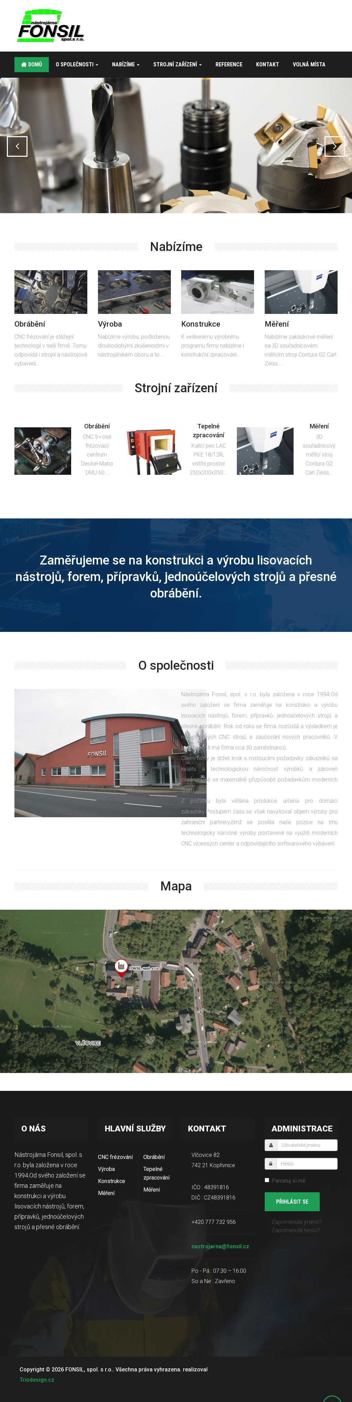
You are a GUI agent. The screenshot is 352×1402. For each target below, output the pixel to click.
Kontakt (267, 64)
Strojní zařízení (175, 64)
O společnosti (75, 64)
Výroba (106, 1169)
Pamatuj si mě (288, 1181)
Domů (35, 64)
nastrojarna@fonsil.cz (220, 1246)
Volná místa (309, 64)
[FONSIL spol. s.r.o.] (50, 26)
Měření (106, 1193)
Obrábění (154, 1157)
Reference (229, 64)
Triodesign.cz (37, 1380)
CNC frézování (115, 1157)
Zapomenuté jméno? (297, 1222)
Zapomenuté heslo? (296, 1230)
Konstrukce (111, 1181)
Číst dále (49, 306)
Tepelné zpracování (156, 1173)
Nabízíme (124, 64)
